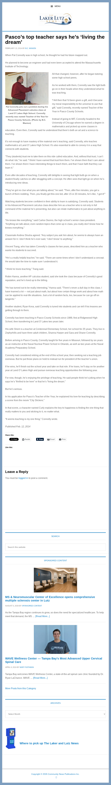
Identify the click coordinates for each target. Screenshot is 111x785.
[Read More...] (42, 616)
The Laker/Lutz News (55, 19)
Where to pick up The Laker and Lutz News (49, 743)
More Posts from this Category (20, 688)
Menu (58, 6)
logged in (23, 478)
